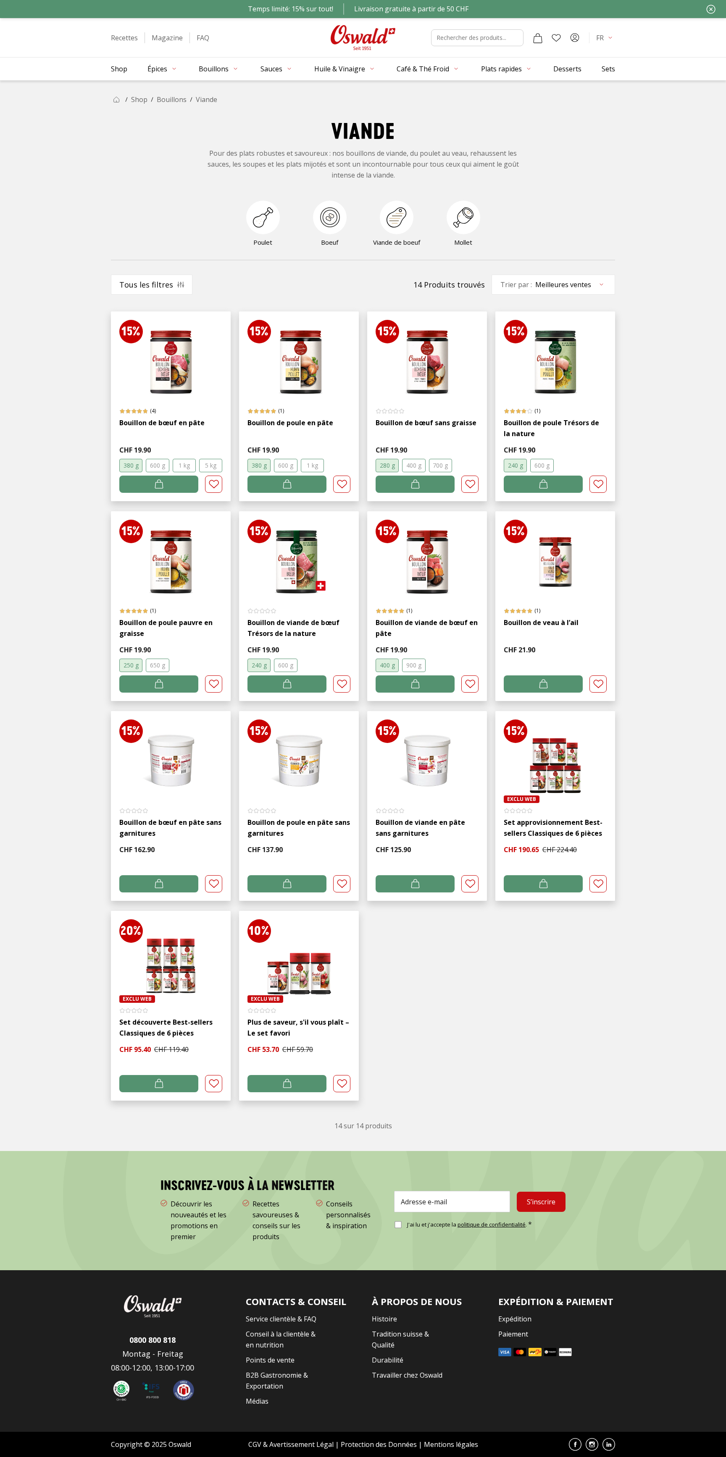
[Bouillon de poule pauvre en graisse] (171, 553)
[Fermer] (711, 9)
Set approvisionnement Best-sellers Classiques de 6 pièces (553, 828)
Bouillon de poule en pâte (290, 422)
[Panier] (537, 37)
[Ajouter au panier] (158, 484)
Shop (139, 99)
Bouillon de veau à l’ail (541, 622)
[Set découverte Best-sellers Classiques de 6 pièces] (171, 953)
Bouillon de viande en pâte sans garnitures (420, 828)
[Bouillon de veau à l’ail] (555, 553)
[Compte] (574, 37)
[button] (124, 37)
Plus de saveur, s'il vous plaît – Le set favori (298, 1028)
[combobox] (477, 37)
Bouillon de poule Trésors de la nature (551, 428)
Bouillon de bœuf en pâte (162, 422)
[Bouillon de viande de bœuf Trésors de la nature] (299, 553)
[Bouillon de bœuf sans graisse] (427, 353)
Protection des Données (379, 1444)
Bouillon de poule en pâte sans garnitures (298, 828)
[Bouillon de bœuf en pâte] (171, 353)
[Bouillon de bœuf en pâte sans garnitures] (171, 753)
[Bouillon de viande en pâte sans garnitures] (427, 753)
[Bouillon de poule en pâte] (299, 353)
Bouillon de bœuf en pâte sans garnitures (170, 828)
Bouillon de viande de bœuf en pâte (427, 628)
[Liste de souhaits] (556, 37)
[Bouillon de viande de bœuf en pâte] (427, 553)
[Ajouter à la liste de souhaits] (213, 484)
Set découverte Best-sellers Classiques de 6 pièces (166, 1028)
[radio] (130, 465)
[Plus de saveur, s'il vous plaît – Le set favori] (299, 953)
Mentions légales (451, 1444)
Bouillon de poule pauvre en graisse (166, 628)
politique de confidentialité (492, 1224)
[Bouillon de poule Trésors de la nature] (555, 353)
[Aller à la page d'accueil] (363, 37)
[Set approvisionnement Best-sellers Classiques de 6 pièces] (555, 753)
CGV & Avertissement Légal (291, 1444)
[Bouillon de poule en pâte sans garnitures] (299, 753)
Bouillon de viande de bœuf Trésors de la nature (293, 628)
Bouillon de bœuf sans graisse (426, 422)
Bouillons (172, 99)
